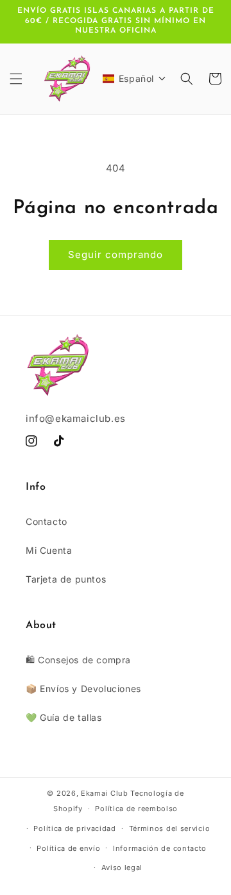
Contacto (46, 521)
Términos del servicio (169, 828)
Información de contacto (160, 848)
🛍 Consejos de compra (78, 659)
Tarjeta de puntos (66, 579)
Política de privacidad (74, 828)
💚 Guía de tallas (64, 717)
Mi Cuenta (49, 550)
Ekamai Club (104, 793)
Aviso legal (122, 867)
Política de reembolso (136, 808)
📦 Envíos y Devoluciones (83, 688)
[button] (16, 79)
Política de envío (68, 848)
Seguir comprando (115, 254)
